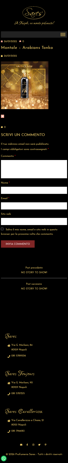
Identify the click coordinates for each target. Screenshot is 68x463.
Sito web (6, 214)
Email (5, 198)
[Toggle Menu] (62, 34)
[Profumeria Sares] (34, 12)
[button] (3, 458)
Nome (5, 183)
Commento (8, 156)
